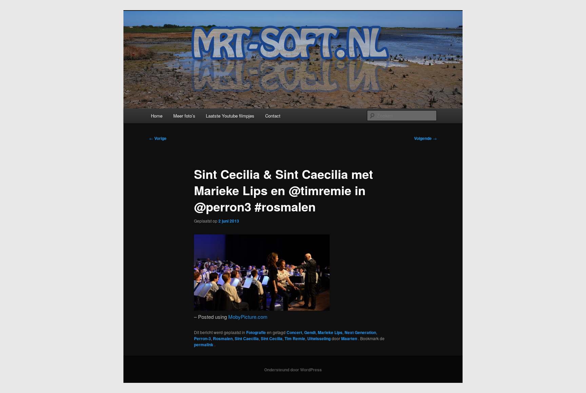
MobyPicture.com (248, 316)
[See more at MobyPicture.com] (262, 308)
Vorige (158, 138)
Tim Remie (295, 338)
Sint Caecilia (247, 338)
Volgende (425, 138)
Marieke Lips (330, 332)
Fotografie (256, 332)
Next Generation (360, 332)
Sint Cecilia (271, 338)
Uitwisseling (319, 338)
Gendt (310, 332)
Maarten (349, 338)
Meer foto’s (184, 115)
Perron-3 (202, 338)
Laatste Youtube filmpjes (230, 115)
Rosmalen (223, 338)
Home (156, 115)
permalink (204, 345)
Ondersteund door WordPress (293, 370)
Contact (272, 115)
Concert (294, 332)
